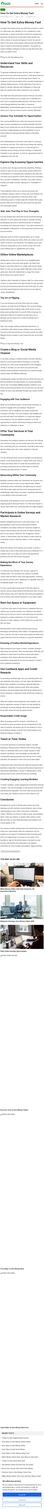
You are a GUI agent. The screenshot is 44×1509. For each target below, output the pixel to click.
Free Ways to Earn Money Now (12, 1269)
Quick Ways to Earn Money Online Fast (15, 1453)
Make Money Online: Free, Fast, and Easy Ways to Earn (21, 1476)
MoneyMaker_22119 (6, 17)
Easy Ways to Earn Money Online (13, 1446)
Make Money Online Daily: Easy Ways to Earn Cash (20, 1457)
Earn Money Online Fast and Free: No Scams (17, 1465)
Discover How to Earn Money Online (14, 1110)
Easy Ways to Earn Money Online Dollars (16, 1442)
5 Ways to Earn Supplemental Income (15, 1438)
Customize (22, 1500)
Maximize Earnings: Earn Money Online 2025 (17, 921)
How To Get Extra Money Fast (10, 851)
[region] (22, 1493)
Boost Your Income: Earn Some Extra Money (17, 1468)
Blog (2, 9)
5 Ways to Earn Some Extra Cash (13, 1461)
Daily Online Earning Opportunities (13, 951)
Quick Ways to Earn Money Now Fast (14, 1428)
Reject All (22, 1505)
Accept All (22, 1495)
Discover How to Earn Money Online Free (16, 1472)
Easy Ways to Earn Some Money (13, 1449)
